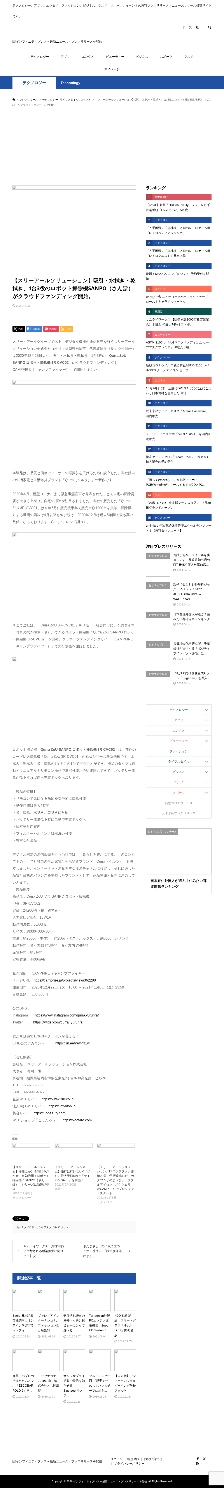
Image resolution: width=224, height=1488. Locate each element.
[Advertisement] (112, 146)
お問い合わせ (153, 1459)
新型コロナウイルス (178, 803)
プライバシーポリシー (129, 1463)
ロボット (63, 1227)
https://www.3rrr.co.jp (58, 1099)
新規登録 (133, 1459)
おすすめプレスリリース (179, 813)
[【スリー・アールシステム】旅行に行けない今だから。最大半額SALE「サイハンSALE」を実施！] (74, 1154)
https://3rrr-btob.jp (62, 1106)
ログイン (116, 1459)
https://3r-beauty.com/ (49, 1113)
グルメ (188, 56)
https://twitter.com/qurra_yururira (57, 1022)
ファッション (179, 751)
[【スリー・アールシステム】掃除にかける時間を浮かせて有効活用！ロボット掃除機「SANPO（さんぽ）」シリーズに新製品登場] (31, 1154)
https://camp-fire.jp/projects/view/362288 (65, 980)
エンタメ (88, 56)
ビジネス (142, 56)
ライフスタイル (47, 1227)
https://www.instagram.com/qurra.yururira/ (67, 1015)
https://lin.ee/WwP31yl (72, 1043)
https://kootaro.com (77, 1120)
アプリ (65, 56)
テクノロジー (40, 56)
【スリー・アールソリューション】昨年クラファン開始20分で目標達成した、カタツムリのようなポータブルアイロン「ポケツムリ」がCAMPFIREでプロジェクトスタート (115, 1180)
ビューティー (115, 56)
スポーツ (166, 56)
